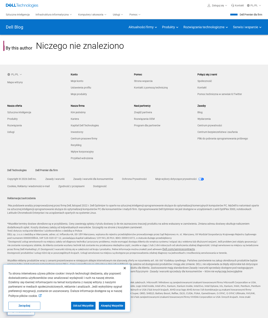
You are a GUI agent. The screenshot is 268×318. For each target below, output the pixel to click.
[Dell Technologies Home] (22, 5)
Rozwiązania (14, 125)
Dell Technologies (17, 170)
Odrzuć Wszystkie (83, 305)
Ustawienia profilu (81, 87)
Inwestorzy (77, 132)
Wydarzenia (204, 118)
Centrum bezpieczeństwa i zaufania (217, 132)
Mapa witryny (15, 82)
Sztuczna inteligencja (19, 112)
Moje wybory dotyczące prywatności (176, 178)
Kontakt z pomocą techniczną (151, 87)
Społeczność (204, 81)
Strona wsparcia (143, 81)
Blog (200, 112)
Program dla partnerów (147, 125)
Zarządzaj (24, 305)
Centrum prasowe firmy (84, 138)
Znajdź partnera (143, 112)
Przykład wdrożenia (82, 158)
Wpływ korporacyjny (82, 151)
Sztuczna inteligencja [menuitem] (18, 14)
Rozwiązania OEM (144, 118)
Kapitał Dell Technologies (85, 125)
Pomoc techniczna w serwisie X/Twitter (219, 94)
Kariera (75, 118)
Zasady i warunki (55, 178)
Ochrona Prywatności (134, 178)
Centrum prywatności (209, 125)
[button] (218, 5)
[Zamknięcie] (125, 268)
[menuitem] (54, 15)
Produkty (12, 118)
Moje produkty (79, 94)
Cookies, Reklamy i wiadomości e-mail (28, 186)
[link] (237, 5)
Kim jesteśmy (78, 112)
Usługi (10, 132)
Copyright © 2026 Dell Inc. (22, 178)
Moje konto (77, 81)
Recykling (76, 145)
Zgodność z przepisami (71, 186)
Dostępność (100, 186)
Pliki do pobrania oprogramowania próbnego (222, 138)
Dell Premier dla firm (251, 14)
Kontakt (202, 87)
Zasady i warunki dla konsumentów (93, 178)
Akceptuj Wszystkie (112, 305)
